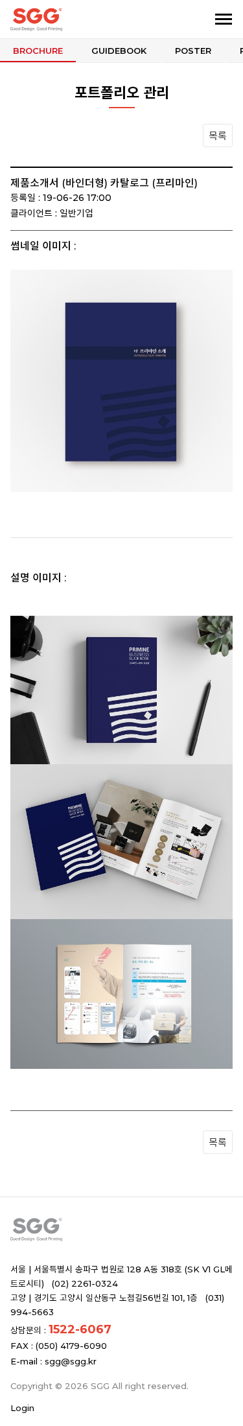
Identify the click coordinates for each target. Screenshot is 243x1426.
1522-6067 (80, 1329)
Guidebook (118, 50)
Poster (193, 50)
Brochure (38, 50)
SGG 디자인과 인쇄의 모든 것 (76, 19)
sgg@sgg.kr (71, 1361)
